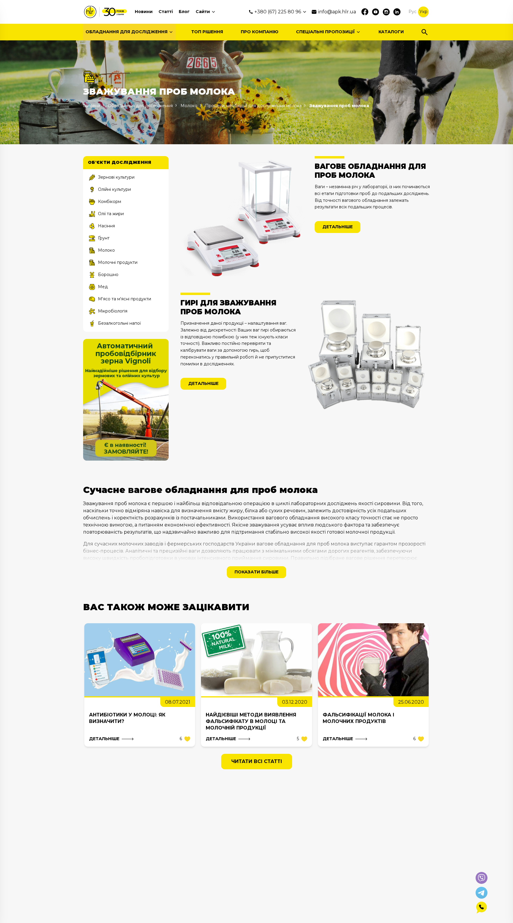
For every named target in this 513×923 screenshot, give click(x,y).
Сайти (203, 11)
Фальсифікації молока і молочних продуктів (358, 718)
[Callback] (481, 908)
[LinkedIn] (397, 12)
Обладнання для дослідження (126, 31)
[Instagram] (386, 12)
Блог (184, 11)
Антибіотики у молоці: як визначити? (127, 718)
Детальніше (337, 226)
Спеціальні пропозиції (325, 31)
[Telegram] (481, 893)
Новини (144, 11)
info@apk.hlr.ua (337, 12)
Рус (412, 11)
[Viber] (481, 878)
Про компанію (259, 31)
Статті (166, 11)
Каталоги (391, 31)
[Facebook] (365, 12)
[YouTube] (375, 12)
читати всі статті (256, 761)
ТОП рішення (207, 31)
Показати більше (256, 572)
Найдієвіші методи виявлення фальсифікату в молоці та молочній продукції (251, 721)
